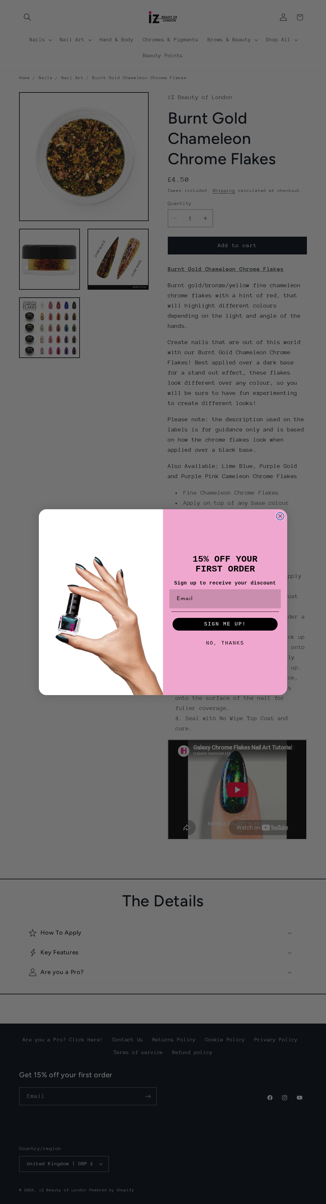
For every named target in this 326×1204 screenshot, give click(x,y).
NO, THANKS (225, 643)
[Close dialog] (280, 516)
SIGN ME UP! (225, 624)
